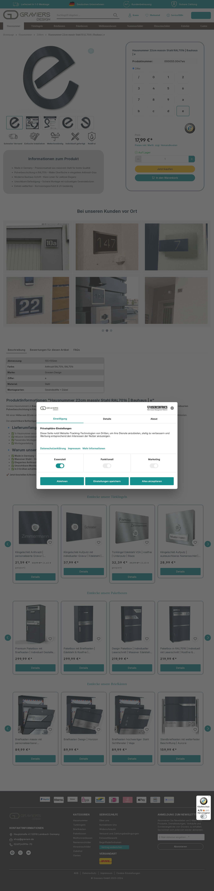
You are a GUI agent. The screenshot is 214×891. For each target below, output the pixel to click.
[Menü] (209, 797)
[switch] (204, 816)
